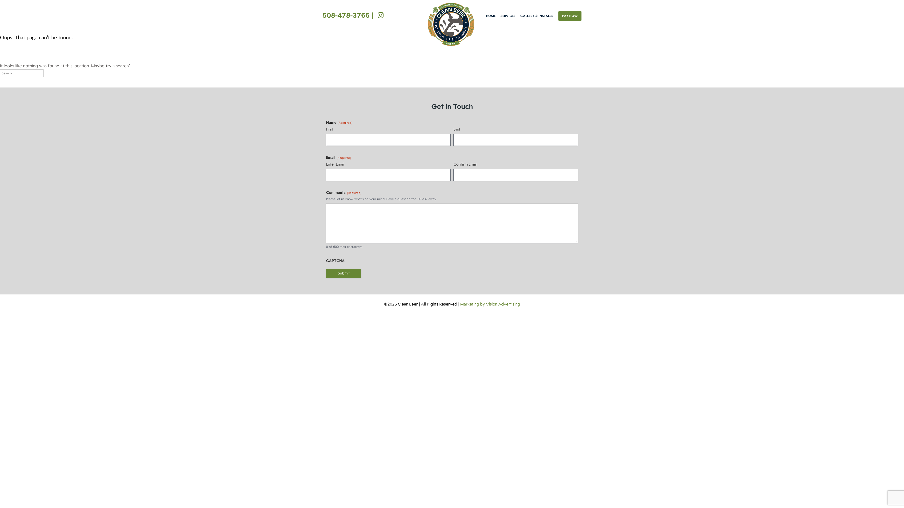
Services (507, 16)
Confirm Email (465, 164)
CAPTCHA (335, 260)
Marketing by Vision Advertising (490, 304)
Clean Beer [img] (451, 24)
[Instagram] (379, 15)
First (329, 129)
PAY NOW (570, 16)
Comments (343, 192)
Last (456, 129)
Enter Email (335, 164)
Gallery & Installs (536, 16)
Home (491, 16)
